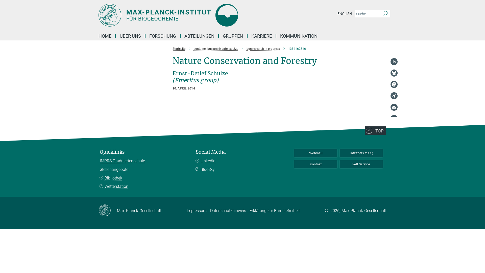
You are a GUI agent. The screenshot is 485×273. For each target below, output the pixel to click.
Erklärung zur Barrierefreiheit (275, 210)
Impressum (197, 210)
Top (379, 130)
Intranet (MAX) (361, 153)
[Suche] (385, 13)
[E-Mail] (394, 107)
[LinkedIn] (394, 61)
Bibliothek (113, 178)
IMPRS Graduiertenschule (122, 160)
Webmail (316, 153)
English (344, 14)
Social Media (211, 152)
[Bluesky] (394, 73)
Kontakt (316, 164)
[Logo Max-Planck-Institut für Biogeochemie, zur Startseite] (193, 15)
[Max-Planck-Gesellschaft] (108, 211)
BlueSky (208, 169)
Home (105, 36)
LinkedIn (208, 160)
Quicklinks (112, 152)
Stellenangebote (114, 169)
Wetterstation (116, 186)
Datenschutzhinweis (228, 210)
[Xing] (394, 96)
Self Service (361, 164)
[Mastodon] (394, 84)
